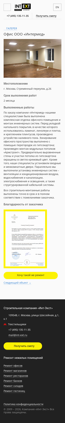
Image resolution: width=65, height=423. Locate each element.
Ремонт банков (13, 381)
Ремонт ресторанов (16, 375)
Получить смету (46, 16)
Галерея (11, 28)
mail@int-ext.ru (17, 335)
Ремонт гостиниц (14, 391)
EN (57, 7)
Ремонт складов (13, 386)
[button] (58, 42)
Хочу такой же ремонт (30, 275)
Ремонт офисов (13, 365)
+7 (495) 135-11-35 (18, 16)
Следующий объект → (17, 282)
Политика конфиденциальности (23, 404)
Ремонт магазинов (15, 370)
